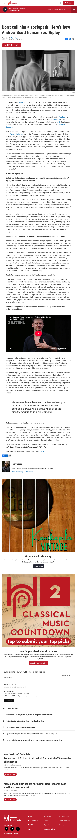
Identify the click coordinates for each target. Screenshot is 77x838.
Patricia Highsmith (16, 134)
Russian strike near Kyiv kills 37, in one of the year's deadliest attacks (29, 715)
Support (46, 825)
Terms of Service (64, 820)
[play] (5, 9)
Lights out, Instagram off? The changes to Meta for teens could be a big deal (31, 734)
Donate (69, 3)
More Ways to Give (49, 829)
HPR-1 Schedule (33, 820)
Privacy (61, 825)
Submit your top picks (38, 663)
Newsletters (47, 816)
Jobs (29, 829)
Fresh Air (41, 451)
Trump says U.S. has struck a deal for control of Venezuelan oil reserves (37, 760)
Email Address (8, 677)
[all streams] (74, 9)
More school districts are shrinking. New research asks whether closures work (35, 785)
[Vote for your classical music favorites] (38, 610)
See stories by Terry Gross (22, 471)
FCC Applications (64, 816)
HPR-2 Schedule (33, 825)
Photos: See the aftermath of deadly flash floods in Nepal (25, 721)
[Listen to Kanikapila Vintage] (38, 515)
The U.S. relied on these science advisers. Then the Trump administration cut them (34, 740)
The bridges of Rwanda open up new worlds (20, 727)
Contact (46, 820)
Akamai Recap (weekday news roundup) (17, 693)
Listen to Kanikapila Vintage (38, 556)
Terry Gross (14, 38)
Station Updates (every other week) (15, 687)
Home (30, 816)
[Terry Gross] (6, 466)
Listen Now (38, 566)
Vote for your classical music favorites (38, 651)
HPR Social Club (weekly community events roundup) (21, 695)
